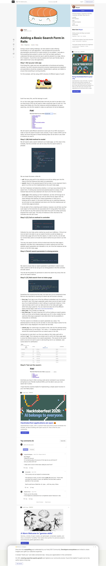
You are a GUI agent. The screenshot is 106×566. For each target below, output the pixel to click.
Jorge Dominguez (28, 454)
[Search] (17, 2)
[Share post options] (13, 57)
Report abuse (48, 502)
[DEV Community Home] (13, 1)
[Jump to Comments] (14, 45)
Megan (25, 29)
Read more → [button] (25, 543)
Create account (89, 1)
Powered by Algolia (52, 1)
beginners (27, 44)
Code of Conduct (39, 502)
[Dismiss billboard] (95, 547)
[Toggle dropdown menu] (65, 393)
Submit (25, 449)
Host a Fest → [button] (76, 91)
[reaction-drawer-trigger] (13, 40)
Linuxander (27, 472)
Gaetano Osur (27, 491)
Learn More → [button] (25, 432)
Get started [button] (19, 563)
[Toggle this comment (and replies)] (21, 457)
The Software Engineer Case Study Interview (82, 40)
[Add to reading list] (14, 49)
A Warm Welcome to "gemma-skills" (37, 533)
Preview (32, 449)
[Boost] (14, 53)
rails (22, 44)
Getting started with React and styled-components (81, 34)
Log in (81, 1)
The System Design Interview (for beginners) (82, 46)
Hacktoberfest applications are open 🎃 (38, 423)
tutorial (33, 44)
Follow (82, 10)
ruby (37, 44)
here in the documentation (45, 308)
